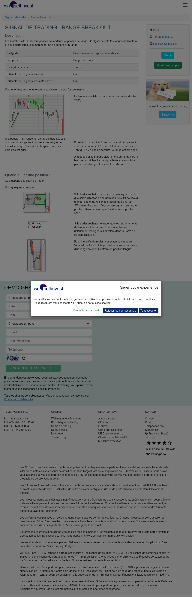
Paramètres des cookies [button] (87, 310)
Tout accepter (148, 310)
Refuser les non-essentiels (120, 310)
